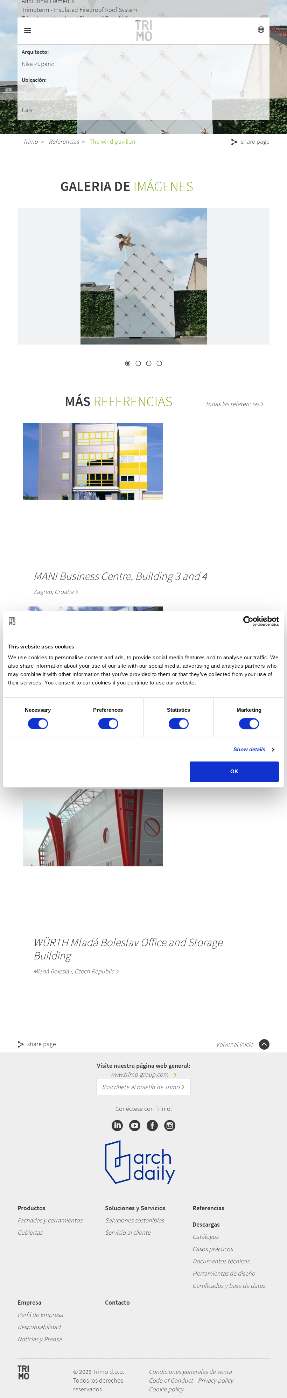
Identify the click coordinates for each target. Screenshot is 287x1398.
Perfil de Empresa (40, 1315)
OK (234, 771)
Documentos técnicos (220, 1261)
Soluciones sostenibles (134, 1220)
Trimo (30, 141)
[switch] (108, 723)
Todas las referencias (232, 404)
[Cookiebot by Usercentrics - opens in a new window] (248, 621)
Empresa (29, 1302)
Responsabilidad (39, 1327)
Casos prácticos (212, 1249)
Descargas (206, 1224)
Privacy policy (215, 1380)
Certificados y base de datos (228, 1286)
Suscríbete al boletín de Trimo (141, 1087)
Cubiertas (30, 1232)
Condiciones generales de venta (190, 1372)
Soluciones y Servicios (135, 1208)
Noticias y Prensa (40, 1339)
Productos (32, 1208)
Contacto (117, 1302)
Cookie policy (166, 1389)
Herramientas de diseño (223, 1273)
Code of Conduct (171, 1380)
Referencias (64, 141)
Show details (249, 749)
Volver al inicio (235, 1044)
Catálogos (205, 1237)
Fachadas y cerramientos (50, 1220)
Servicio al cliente (127, 1232)
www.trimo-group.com (140, 1074)
